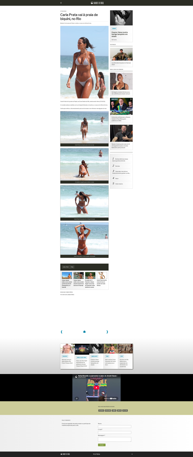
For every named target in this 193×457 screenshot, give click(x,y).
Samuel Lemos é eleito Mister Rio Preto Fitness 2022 (67, 361)
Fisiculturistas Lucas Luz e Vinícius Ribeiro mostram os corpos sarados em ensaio (121, 35)
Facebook (101, 410)
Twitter (119, 410)
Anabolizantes (94, 356)
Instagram (107, 410)
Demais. (117, 168)
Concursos (64, 356)
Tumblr (114, 410)
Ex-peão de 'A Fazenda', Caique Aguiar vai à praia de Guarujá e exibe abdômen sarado (90, 284)
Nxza (116, 180)
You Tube (125, 410)
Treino (107, 356)
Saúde (121, 356)
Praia (72, 267)
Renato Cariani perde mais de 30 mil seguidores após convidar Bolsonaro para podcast (121, 147)
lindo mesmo (119, 186)
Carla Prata (66, 267)
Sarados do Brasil (116, 28)
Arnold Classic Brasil (81, 357)
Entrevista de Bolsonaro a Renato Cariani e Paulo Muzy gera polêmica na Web (121, 120)
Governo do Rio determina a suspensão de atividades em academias (124, 363)
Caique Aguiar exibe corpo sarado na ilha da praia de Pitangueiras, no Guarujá (67, 284)
